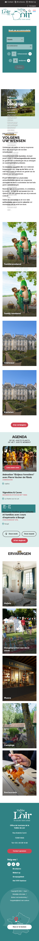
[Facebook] (9, 864)
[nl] (34, 11)
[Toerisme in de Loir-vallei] (23, 14)
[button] (34, 11)
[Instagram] (18, 864)
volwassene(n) (22, 54)
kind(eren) (22, 60)
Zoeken (19, 67)
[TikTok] (13, 864)
